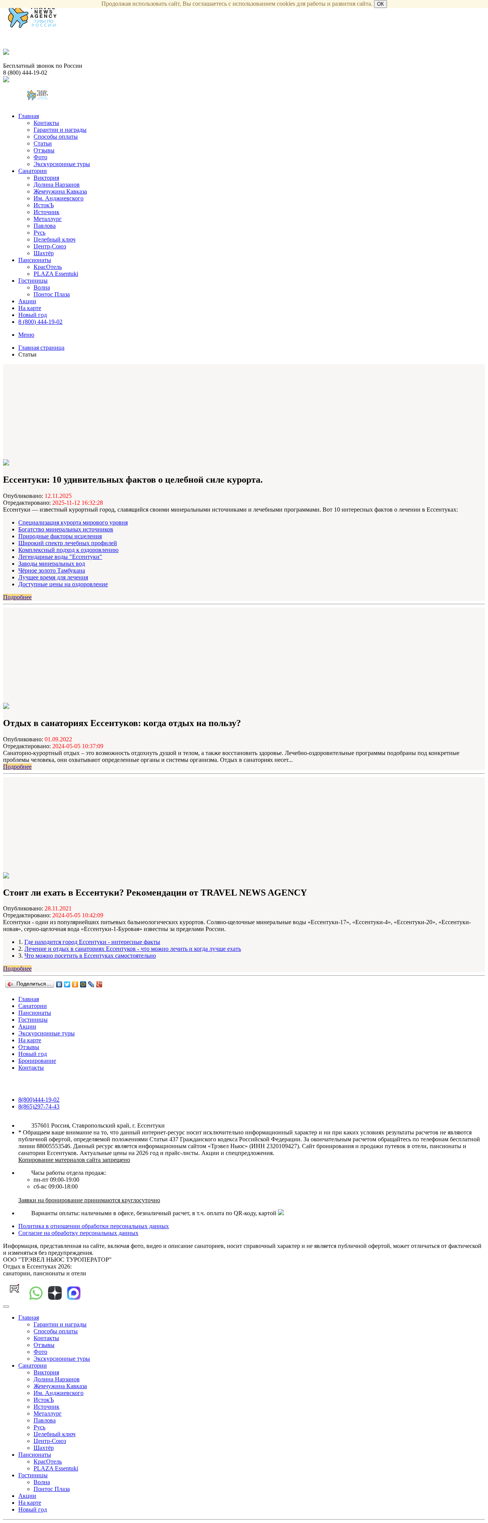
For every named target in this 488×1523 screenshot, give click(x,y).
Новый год (32, 315)
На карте (29, 308)
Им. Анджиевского (58, 198)
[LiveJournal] (91, 984)
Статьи (43, 143)
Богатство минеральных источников (65, 529)
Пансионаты (34, 260)
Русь (39, 232)
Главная (28, 116)
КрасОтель (48, 267)
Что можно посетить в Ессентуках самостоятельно (90, 955)
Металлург (48, 219)
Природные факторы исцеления (60, 536)
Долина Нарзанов (57, 184)
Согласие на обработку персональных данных (78, 1233)
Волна (42, 287)
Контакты (46, 123)
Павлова (45, 225)
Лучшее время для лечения (53, 577)
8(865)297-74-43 (38, 1106)
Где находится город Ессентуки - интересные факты (92, 942)
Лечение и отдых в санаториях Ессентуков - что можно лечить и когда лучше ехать (132, 948)
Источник (46, 212)
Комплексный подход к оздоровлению (68, 550)
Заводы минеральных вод (51, 563)
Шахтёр (44, 253)
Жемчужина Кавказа (60, 191)
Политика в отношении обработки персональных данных (93, 1226)
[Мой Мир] (83, 984)
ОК (380, 4)
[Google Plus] (99, 984)
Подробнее (17, 597)
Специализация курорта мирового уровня (73, 522)
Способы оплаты (56, 136)
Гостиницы (33, 280)
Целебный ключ (54, 239)
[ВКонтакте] (59, 984)
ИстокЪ (44, 205)
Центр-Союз (50, 246)
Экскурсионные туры (62, 164)
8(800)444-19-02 (38, 1099)
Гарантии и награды (60, 129)
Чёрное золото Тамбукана (51, 570)
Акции (27, 301)
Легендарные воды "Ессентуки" (60, 557)
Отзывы (44, 150)
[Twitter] (67, 984)
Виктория (46, 177)
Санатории (32, 171)
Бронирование (37, 1060)
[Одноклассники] (75, 984)
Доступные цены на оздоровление (63, 584)
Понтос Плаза (52, 294)
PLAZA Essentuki (56, 273)
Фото (40, 157)
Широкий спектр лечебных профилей (67, 543)
